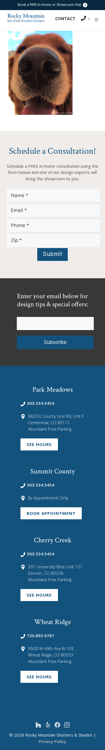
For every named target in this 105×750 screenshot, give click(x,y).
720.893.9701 (40, 635)
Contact (65, 18)
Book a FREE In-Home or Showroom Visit (50, 4)
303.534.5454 (40, 403)
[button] (96, 19)
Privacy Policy (52, 741)
